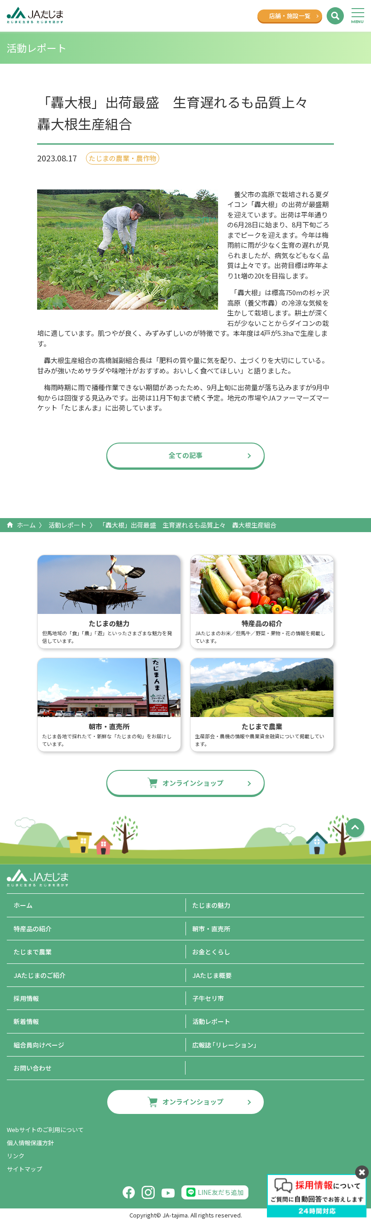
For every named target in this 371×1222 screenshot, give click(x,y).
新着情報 (26, 1021)
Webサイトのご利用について (45, 1129)
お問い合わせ (33, 1067)
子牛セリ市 (208, 998)
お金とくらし (211, 951)
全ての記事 (186, 455)
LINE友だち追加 (220, 1192)
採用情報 (26, 998)
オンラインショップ (193, 783)
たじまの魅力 (211, 905)
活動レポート (67, 524)
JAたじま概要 (212, 975)
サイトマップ (24, 1169)
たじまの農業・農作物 (123, 158)
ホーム (26, 524)
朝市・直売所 (211, 928)
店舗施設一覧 (289, 15)
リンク (15, 1155)
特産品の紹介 (33, 928)
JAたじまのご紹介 (40, 975)
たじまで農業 (33, 951)
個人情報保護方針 (30, 1142)
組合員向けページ (39, 1044)
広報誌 (226, 1044)
